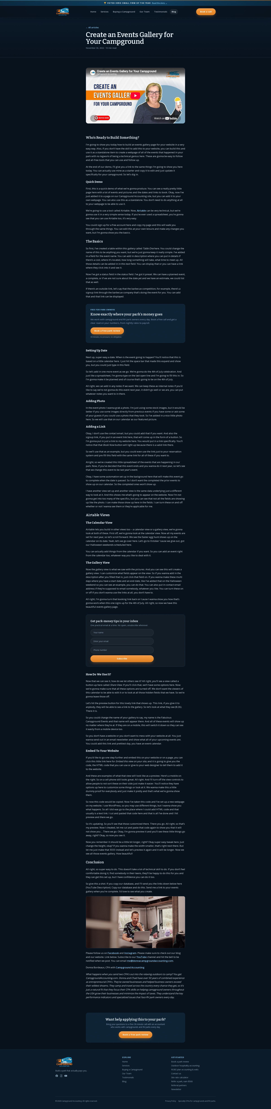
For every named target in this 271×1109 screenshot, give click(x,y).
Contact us (176, 1073)
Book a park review (180, 1061)
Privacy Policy (170, 1101)
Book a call (206, 11)
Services (104, 11)
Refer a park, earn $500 (182, 1081)
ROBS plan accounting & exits (184, 1069)
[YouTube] (65, 1075)
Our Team (145, 11)
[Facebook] (56, 1075)
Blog (174, 11)
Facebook (113, 953)
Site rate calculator (179, 1077)
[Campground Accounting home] (62, 11)
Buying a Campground (124, 11)
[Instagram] (61, 1075)
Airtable (141, 210)
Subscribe (122, 658)
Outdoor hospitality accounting (185, 1065)
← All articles (92, 27)
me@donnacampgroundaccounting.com (150, 960)
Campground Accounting (130, 967)
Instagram (130, 953)
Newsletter (176, 1089)
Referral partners (179, 1085)
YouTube (141, 957)
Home (93, 11)
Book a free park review (107, 330)
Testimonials (160, 11)
